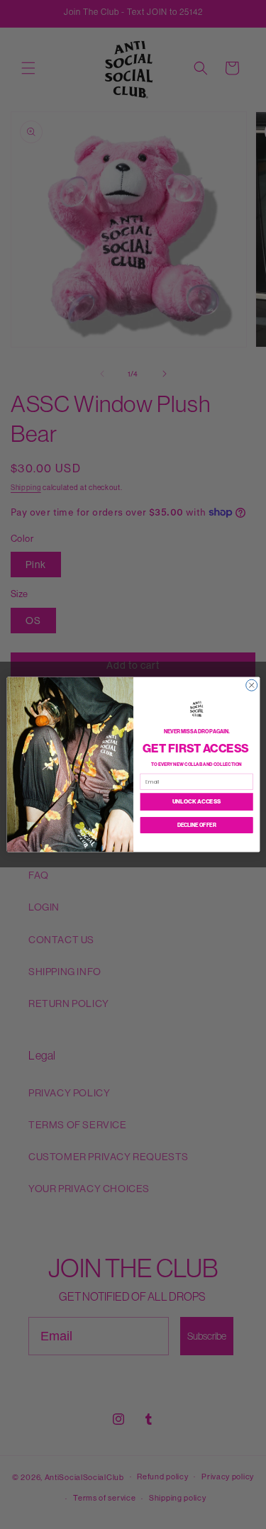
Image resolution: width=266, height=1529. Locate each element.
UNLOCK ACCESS (196, 801)
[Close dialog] (251, 685)
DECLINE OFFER (196, 825)
